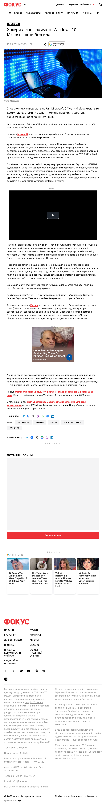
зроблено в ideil (13, 801)
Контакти (92, 796)
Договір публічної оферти (36, 652)
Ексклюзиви (33, 13)
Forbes (34, 305)
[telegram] (21, 671)
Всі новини (15, 13)
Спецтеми (72, 4)
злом (54, 422)
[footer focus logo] (17, 622)
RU (94, 4)
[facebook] (6, 671)
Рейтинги (85, 4)
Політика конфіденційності (69, 796)
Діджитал (13, 24)
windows (15, 428)
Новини (9, 630)
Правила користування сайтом (13, 652)
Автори (34, 640)
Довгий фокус (13, 640)
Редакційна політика (11, 662)
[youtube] (29, 671)
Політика (72, 13)
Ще (97, 13)
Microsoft (22, 134)
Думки (60, 4)
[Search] (100, 4)
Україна (87, 13)
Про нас (9, 644)
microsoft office (73, 422)
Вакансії (35, 644)
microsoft (24, 422)
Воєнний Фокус (54, 13)
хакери (40, 422)
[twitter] (13, 671)
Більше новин (53, 535)
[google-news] (44, 671)
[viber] (36, 671)
